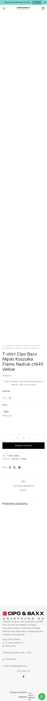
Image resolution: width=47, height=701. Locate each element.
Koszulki (19, 346)
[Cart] (43, 8)
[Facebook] (10, 467)
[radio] (4, 398)
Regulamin (23, 697)
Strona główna (7, 346)
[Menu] (3, 8)
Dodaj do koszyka (23, 445)
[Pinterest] (19, 467)
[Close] (45, 2)
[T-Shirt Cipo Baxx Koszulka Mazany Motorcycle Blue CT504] (34, 568)
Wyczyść (8, 416)
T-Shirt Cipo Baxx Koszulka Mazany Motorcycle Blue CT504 (32, 585)
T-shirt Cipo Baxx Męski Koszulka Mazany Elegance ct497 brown (10, 585)
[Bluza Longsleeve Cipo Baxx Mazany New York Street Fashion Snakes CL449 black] (12, 527)
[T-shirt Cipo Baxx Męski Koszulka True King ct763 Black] (34, 527)
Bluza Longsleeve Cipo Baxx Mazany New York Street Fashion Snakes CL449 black (11, 545)
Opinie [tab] (23, 490)
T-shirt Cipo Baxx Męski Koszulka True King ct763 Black (33, 542)
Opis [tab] (23, 481)
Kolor (5, 405)
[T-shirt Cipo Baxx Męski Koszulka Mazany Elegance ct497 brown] (12, 568)
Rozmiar (6, 391)
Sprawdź (37, 2)
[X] (14, 467)
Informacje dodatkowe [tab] (23, 486)
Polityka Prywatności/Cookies (23, 692)
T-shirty (27, 346)
